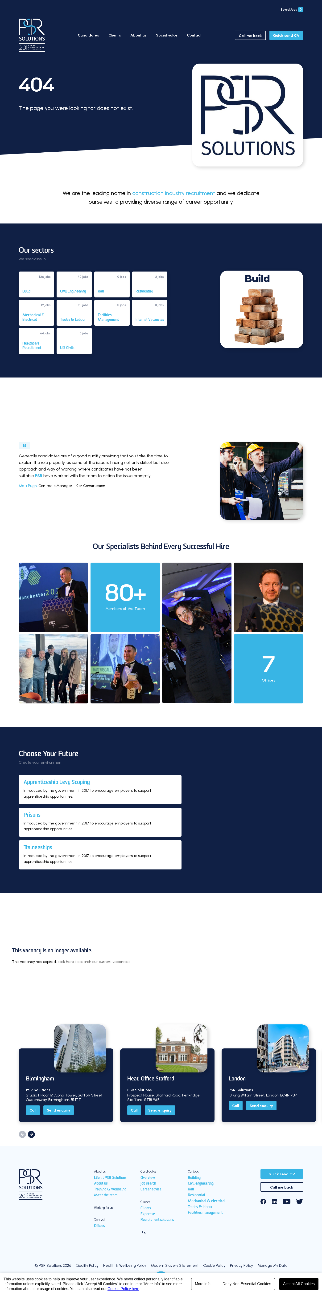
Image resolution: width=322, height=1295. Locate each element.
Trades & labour (200, 1207)
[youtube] (286, 1201)
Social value (167, 35)
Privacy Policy (241, 1265)
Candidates (88, 35)
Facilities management (205, 1213)
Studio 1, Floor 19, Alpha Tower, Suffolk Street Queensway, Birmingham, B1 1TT (64, 1097)
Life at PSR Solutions (110, 1178)
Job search (148, 1183)
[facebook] (263, 1201)
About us (138, 35)
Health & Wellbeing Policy (124, 1265)
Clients (114, 35)
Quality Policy (87, 1265)
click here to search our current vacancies (94, 961)
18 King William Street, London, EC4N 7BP (263, 1095)
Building (194, 1178)
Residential (196, 1195)
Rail (191, 1189)
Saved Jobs (291, 9)
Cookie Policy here (123, 1289)
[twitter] (299, 1201)
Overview (147, 1178)
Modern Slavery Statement (174, 1265)
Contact (194, 35)
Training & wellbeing (110, 1189)
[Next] (31, 1134)
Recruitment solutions (157, 1220)
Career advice (150, 1189)
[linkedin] (274, 1201)
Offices (99, 1226)
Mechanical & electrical (206, 1201)
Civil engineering (201, 1183)
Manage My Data (273, 1265)
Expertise (147, 1214)
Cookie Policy (214, 1265)
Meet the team (105, 1195)
